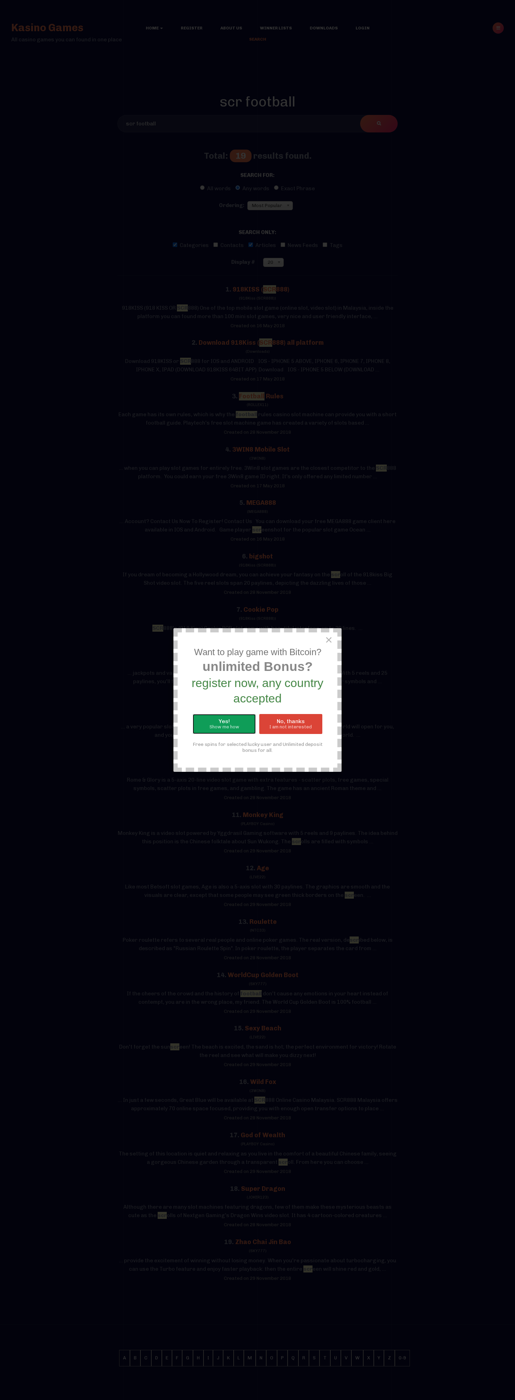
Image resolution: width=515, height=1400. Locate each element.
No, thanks (290, 724)
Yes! (224, 724)
